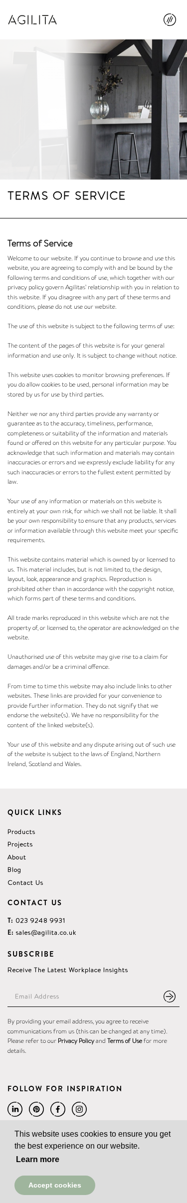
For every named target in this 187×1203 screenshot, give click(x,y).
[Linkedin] (14, 1109)
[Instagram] (79, 1109)
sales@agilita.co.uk (41, 932)
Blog (14, 869)
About (16, 857)
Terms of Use (124, 1040)
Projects (20, 844)
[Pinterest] (36, 1109)
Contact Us (25, 882)
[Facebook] (57, 1109)
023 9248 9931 (36, 920)
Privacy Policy (76, 1040)
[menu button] (172, 24)
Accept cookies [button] (54, 1185)
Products (21, 831)
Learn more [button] (37, 1159)
